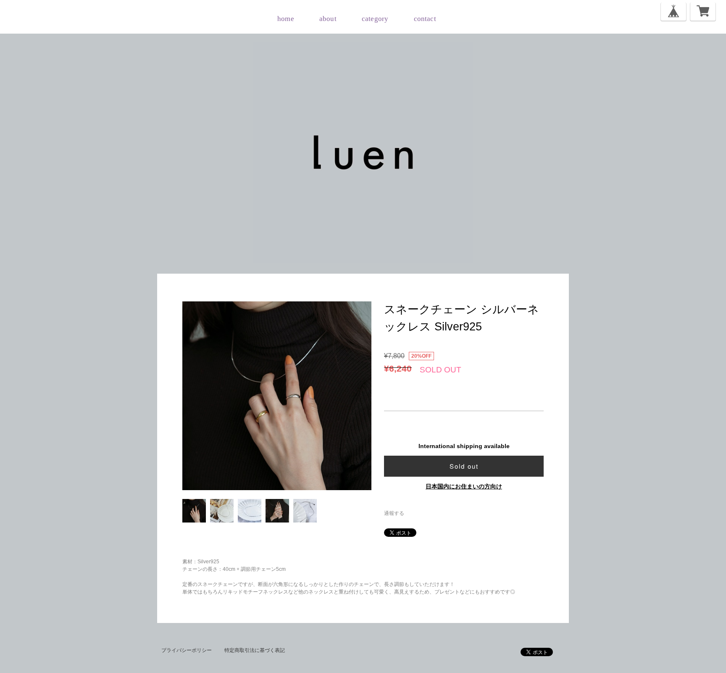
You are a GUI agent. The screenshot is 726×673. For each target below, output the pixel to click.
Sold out (464, 466)
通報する (394, 513)
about (328, 19)
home (285, 19)
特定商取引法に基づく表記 (254, 650)
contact (425, 19)
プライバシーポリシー (186, 650)
